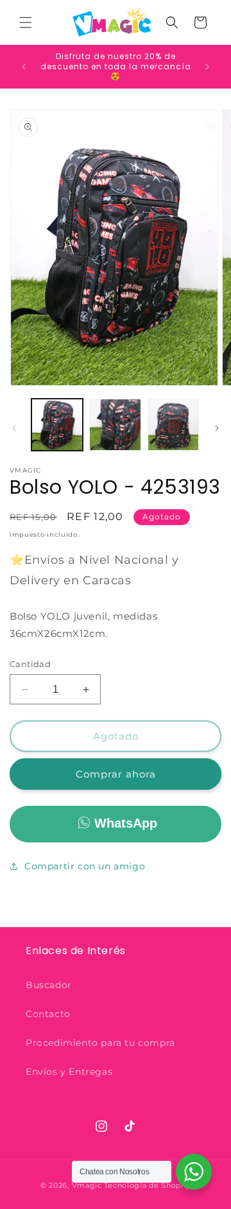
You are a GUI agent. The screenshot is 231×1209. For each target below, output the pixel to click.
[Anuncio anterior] (24, 67)
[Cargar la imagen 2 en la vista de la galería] (115, 424)
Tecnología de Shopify (147, 1185)
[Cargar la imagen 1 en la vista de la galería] (57, 424)
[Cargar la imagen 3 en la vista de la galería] (173, 424)
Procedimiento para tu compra (100, 1042)
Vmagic (87, 1185)
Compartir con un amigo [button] (84, 866)
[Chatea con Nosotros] (194, 1172)
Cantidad (30, 664)
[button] (26, 22)
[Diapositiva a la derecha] (217, 428)
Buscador (49, 985)
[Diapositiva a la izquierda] (14, 428)
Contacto (48, 1014)
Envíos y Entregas (69, 1071)
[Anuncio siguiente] (207, 67)
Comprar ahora (116, 774)
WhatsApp (125, 823)
